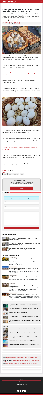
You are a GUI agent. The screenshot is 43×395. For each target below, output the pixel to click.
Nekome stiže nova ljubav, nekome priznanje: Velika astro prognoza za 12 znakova (23, 305)
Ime (5, 201)
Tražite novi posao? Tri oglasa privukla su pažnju (18, 312)
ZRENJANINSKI (17, 23)
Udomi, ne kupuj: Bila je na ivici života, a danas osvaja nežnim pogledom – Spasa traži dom (24, 309)
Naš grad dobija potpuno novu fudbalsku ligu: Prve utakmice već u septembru (23, 316)
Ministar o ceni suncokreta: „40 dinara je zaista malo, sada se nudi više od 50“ (24, 259)
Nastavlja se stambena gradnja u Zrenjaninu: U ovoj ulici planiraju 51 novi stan (23, 239)
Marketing (22, 386)
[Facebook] (18, 390)
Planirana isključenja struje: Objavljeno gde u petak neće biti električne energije (24, 344)
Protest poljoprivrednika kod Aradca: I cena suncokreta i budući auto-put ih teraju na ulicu (23, 269)
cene (22, 174)
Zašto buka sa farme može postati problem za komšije (23, 294)
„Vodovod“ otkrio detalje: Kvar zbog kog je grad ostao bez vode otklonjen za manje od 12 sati (24, 244)
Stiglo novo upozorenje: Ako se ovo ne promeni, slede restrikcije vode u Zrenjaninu (21, 357)
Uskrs (5, 174)
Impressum (21, 381)
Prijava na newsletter (21, 180)
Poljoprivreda (6, 22)
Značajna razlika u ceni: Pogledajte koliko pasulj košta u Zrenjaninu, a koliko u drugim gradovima (22, 249)
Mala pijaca (15, 174)
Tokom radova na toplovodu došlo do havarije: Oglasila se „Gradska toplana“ (24, 364)
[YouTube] (25, 390)
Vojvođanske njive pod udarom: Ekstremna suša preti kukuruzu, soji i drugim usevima (23, 277)
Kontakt (21, 379)
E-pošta (6, 206)
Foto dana (11, 22)
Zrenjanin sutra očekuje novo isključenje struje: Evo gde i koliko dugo (22, 340)
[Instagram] (23, 390)
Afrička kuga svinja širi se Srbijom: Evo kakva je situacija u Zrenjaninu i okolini (24, 285)
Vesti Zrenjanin (17, 22)
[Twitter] (20, 390)
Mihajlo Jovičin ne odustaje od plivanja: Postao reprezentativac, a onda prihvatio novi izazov (24, 321)
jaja (10, 174)
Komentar (6, 210)
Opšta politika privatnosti (22, 384)
